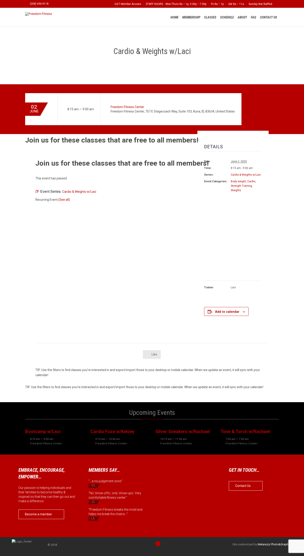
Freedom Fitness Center (127, 107)
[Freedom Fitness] (39, 14)
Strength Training (241, 185)
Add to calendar (227, 311)
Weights (236, 190)
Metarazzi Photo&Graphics (275, 544)
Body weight (238, 181)
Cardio (251, 181)
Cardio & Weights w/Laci (246, 174)
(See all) (64, 199)
